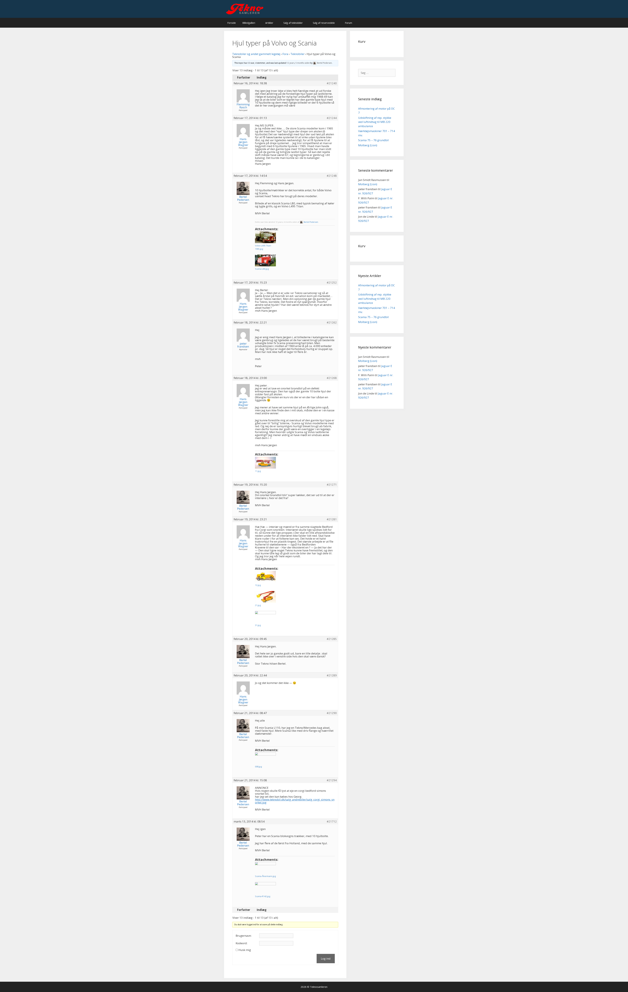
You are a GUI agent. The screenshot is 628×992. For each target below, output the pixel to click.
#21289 (332, 675)
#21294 (332, 780)
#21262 (332, 322)
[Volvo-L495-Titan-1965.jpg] (265, 237)
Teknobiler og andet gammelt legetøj (256, 54)
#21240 (332, 83)
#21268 (332, 377)
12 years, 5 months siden (298, 63)
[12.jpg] (265, 577)
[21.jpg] (265, 597)
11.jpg (258, 471)
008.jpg (258, 766)
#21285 (332, 638)
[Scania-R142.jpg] (265, 888)
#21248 (332, 175)
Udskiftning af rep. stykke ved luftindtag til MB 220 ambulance (374, 122)
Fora (285, 54)
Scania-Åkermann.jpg (265, 876)
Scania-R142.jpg (262, 896)
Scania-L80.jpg (262, 268)
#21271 (332, 484)
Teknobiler (297, 54)
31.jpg (258, 625)
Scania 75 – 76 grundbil (373, 140)
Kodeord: (241, 943)
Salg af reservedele (324, 22)
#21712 (332, 821)
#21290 (332, 713)
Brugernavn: (244, 935)
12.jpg (258, 585)
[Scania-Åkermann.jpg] (265, 868)
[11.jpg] (265, 463)
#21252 (332, 282)
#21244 (332, 117)
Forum (348, 22)
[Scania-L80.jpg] (265, 260)
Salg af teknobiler (293, 22)
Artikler (269, 22)
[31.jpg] (265, 617)
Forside (231, 22)
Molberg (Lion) (367, 145)
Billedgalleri (248, 22)
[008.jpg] (265, 758)
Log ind (326, 958)
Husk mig (244, 949)
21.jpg (258, 605)
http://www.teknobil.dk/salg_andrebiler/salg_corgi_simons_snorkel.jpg (294, 801)
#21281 (332, 519)
